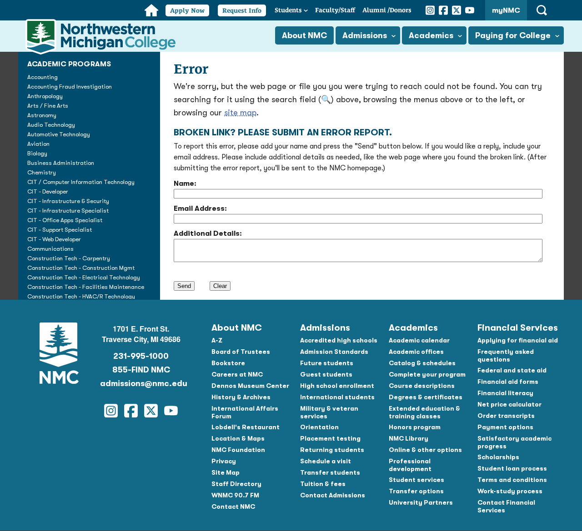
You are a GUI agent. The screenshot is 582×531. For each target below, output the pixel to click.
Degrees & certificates (425, 397)
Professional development (410, 464)
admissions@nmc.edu (141, 383)
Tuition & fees (323, 483)
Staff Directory (236, 483)
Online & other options (425, 449)
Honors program (415, 427)
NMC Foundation (238, 449)
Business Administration (60, 162)
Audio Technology (51, 124)
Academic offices (416, 351)
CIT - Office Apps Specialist (64, 220)
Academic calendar (419, 340)
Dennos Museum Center (250, 385)
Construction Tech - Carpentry (68, 258)
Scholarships (498, 457)
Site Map (225, 472)
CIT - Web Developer (54, 239)
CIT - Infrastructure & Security (68, 201)
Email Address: (200, 208)
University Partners (421, 502)
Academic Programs (69, 64)
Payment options (505, 427)
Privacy (223, 461)
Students (288, 10)
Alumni (386, 10)
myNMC (506, 10)
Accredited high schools (338, 340)
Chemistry (41, 172)
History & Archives (241, 397)
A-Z (216, 340)
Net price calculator (509, 404)
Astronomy (41, 115)
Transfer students (330, 472)
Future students (326, 363)
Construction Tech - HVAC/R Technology (81, 296)
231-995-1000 (141, 356)
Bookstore (228, 363)
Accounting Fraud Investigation (69, 86)
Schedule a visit (325, 461)
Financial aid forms (507, 381)
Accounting (42, 77)
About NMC (304, 35)
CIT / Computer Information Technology (81, 182)
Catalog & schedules (422, 363)
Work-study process (509, 491)
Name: (185, 183)
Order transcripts (506, 415)
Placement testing (330, 438)
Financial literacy (505, 393)
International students (337, 397)
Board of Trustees (240, 351)
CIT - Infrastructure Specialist (68, 210)
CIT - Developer (47, 191)
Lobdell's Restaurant (245, 427)
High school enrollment (337, 385)
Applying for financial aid (517, 340)
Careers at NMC (237, 374)
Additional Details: (208, 233)
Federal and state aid (512, 370)
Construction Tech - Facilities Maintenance (85, 286)
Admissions (364, 35)
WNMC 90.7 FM (235, 495)
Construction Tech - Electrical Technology (83, 277)
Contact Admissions (332, 495)
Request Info (241, 10)
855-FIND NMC (141, 369)
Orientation (319, 427)
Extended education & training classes (424, 412)
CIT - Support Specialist (59, 229)
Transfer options (416, 491)
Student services (416, 479)
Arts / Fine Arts (47, 105)
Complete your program (427, 374)
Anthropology (45, 96)
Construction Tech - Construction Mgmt (81, 267)
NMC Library (408, 438)
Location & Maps (238, 438)
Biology (37, 153)
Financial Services (517, 328)
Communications (50, 248)
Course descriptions (422, 385)
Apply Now (187, 10)
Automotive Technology (58, 134)
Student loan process (512, 468)
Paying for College (513, 35)
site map (240, 112)
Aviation (38, 143)
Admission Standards (334, 351)
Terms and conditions (512, 479)
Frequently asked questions (505, 355)
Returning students (332, 449)
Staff (335, 10)
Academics (431, 35)
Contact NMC (233, 506)
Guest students (326, 374)
